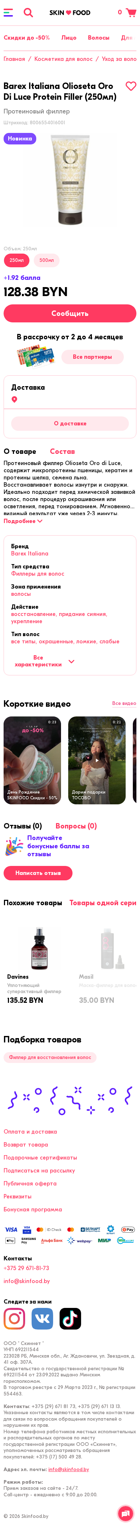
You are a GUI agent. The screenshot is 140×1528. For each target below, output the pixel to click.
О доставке (70, 423)
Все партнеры (92, 357)
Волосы (98, 38)
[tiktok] (70, 1319)
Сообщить (70, 313)
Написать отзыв (38, 873)
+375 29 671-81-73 (26, 1268)
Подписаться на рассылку (39, 1170)
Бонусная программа (33, 1209)
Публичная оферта (30, 1183)
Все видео (124, 703)
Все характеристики (38, 660)
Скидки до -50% (27, 38)
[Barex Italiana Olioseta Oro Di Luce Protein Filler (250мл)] (70, 180)
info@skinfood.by (27, 1281)
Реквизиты (18, 1196)
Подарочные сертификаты (40, 1157)
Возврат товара (26, 1144)
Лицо (68, 38)
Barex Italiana (29, 553)
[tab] (20, 451)
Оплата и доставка (30, 1132)
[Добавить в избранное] (131, 86)
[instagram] (14, 1319)
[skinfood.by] (70, 12)
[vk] (42, 1319)
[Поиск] (28, 12)
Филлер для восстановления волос (50, 1057)
